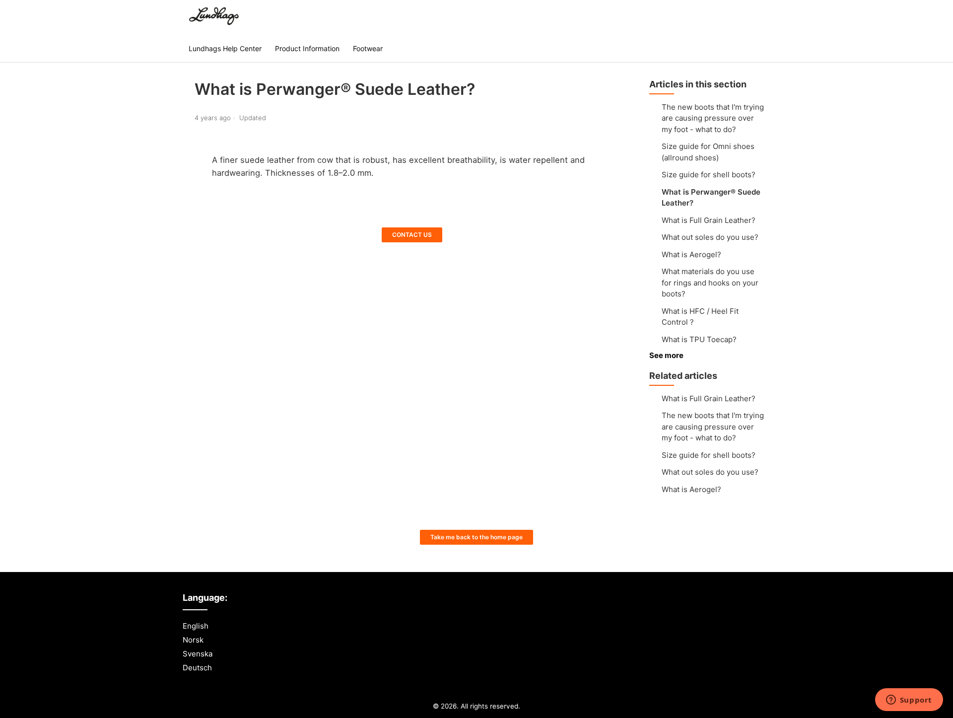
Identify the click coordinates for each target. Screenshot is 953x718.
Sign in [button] (748, 17)
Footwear (368, 48)
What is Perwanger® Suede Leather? (711, 197)
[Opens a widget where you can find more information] (909, 700)
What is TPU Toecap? (699, 339)
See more (666, 355)
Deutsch (197, 667)
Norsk (193, 640)
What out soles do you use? (710, 237)
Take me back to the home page (476, 537)
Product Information (307, 48)
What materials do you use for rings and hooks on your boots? (710, 282)
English (195, 626)
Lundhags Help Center (225, 48)
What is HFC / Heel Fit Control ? (700, 316)
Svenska (197, 653)
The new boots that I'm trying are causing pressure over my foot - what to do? (713, 118)
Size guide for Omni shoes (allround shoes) (708, 152)
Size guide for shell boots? (708, 174)
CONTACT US (412, 234)
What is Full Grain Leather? (708, 220)
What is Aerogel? (691, 254)
